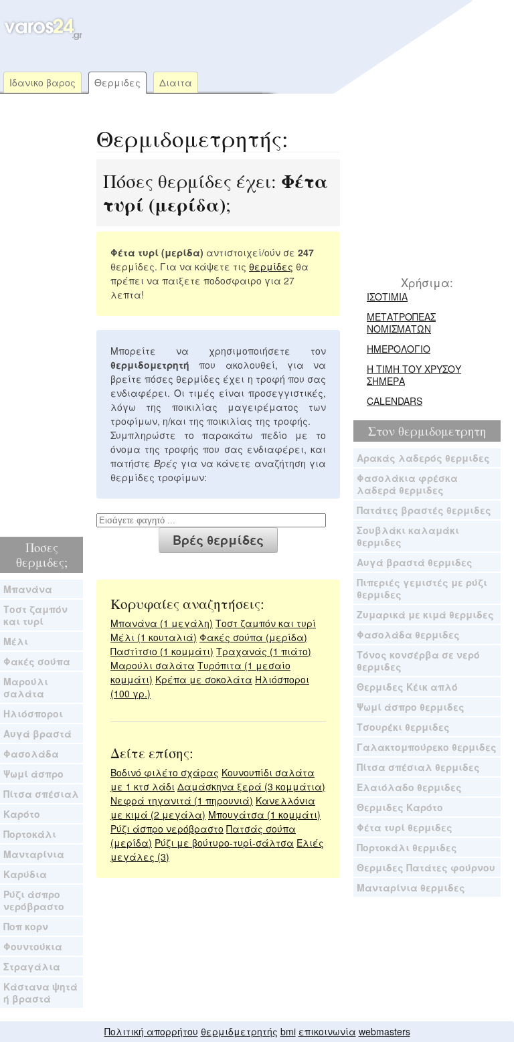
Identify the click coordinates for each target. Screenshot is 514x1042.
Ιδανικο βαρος (42, 82)
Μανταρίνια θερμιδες (411, 887)
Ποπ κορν (25, 926)
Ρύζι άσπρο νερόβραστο (33, 900)
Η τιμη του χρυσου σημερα (414, 374)
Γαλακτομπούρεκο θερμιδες (427, 747)
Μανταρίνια (33, 854)
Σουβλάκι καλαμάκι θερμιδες (408, 536)
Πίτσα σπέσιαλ (41, 793)
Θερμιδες (117, 82)
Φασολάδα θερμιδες (408, 634)
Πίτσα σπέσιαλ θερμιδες (418, 767)
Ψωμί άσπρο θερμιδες (410, 706)
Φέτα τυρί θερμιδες (404, 827)
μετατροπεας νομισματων (401, 322)
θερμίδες (271, 266)
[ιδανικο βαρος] (42, 37)
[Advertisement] (253, 23)
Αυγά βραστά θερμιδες (415, 562)
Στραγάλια (31, 966)
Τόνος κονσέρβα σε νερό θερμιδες (418, 660)
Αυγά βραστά (37, 733)
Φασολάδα (31, 753)
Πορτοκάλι (29, 834)
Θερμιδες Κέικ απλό (407, 686)
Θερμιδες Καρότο (400, 807)
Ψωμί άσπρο (33, 773)
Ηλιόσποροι (33, 713)
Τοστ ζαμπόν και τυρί (35, 615)
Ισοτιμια (387, 296)
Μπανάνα (27, 589)
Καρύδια (25, 874)
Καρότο (21, 813)
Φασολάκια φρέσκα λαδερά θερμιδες (407, 484)
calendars (394, 401)
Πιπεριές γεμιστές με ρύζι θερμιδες (422, 588)
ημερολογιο (398, 348)
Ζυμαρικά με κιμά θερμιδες (425, 614)
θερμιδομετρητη (442, 431)
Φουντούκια (32, 946)
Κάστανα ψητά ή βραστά (40, 992)
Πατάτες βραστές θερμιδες (424, 510)
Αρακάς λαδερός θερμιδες (423, 457)
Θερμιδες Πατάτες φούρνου (426, 867)
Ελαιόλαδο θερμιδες (409, 787)
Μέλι (15, 641)
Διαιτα (175, 82)
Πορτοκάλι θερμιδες (407, 847)
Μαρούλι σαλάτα (25, 687)
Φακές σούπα (36, 661)
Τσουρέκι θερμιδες (403, 726)
